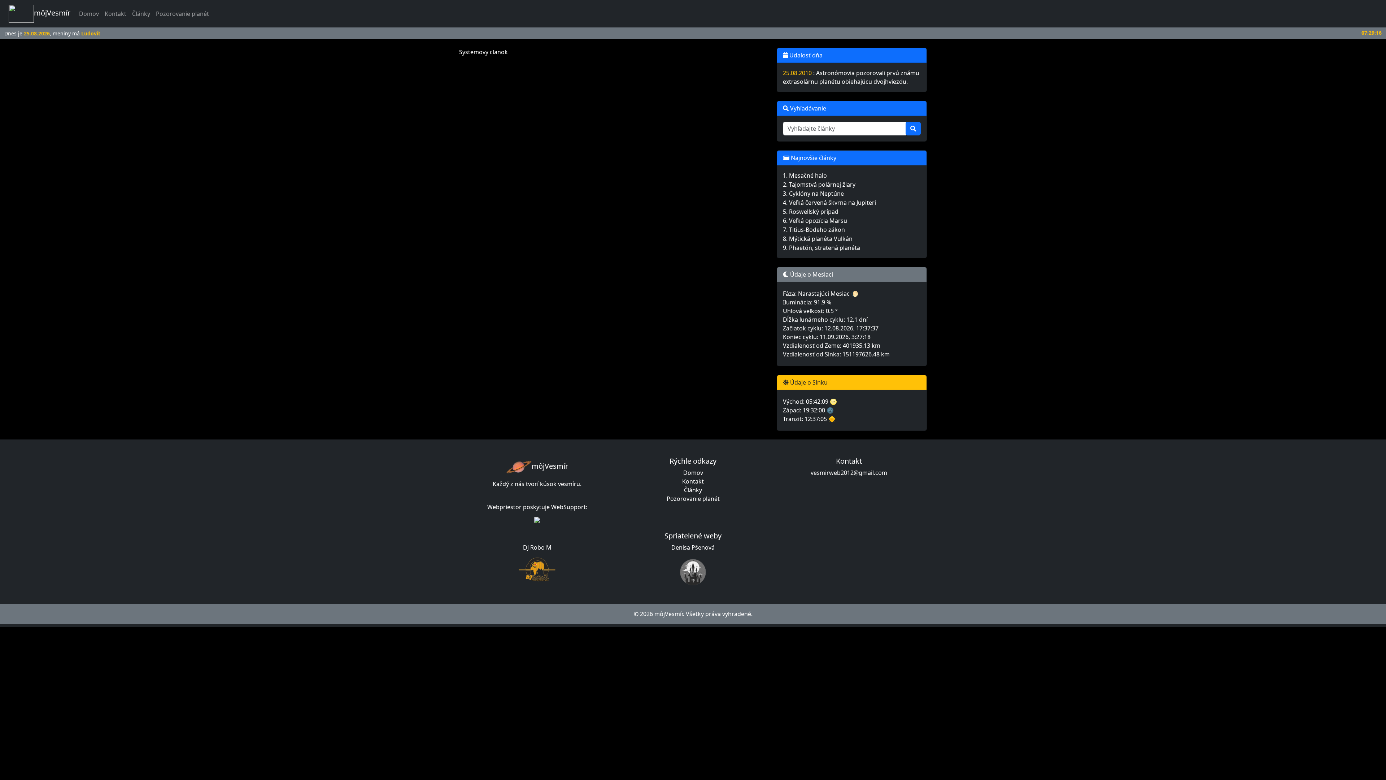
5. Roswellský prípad (810, 212)
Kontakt (115, 14)
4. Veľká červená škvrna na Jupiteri (829, 203)
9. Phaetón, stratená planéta (821, 248)
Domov (90, 13)
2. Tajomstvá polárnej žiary (819, 184)
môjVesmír (52, 13)
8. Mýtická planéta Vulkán (818, 239)
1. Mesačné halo (805, 175)
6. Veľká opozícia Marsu (815, 221)
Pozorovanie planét (182, 14)
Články (141, 14)
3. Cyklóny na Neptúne (813, 194)
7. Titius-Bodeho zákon (814, 230)
